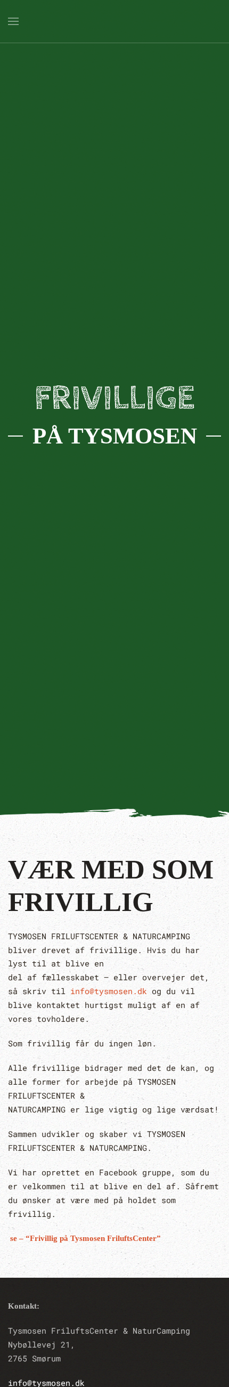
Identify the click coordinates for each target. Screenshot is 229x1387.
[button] (13, 21)
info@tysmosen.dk (108, 991)
